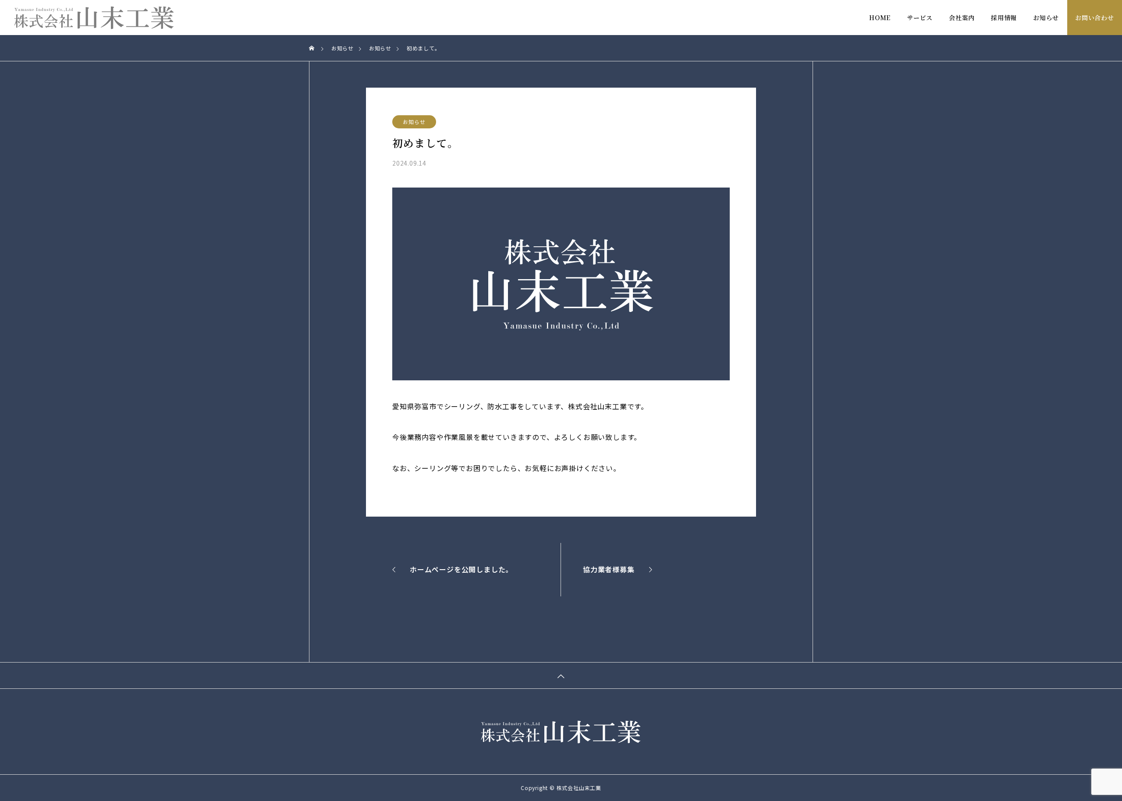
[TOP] (561, 675)
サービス (920, 17)
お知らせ (1046, 17)
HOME (880, 17)
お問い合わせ (1094, 17)
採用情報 (1004, 17)
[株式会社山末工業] (94, 17)
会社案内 (962, 17)
